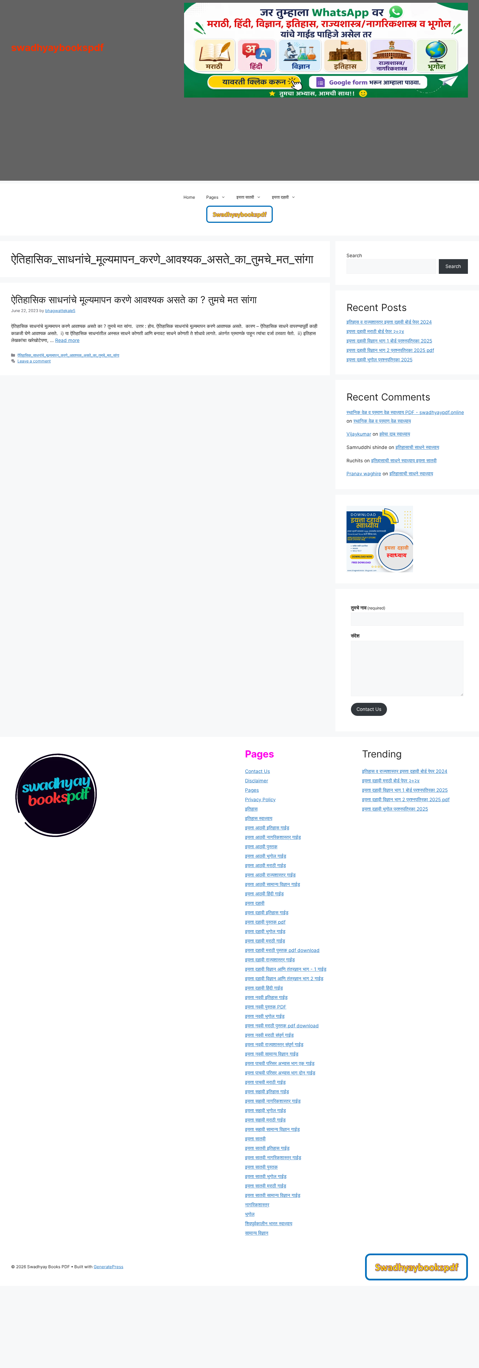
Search (354, 255)
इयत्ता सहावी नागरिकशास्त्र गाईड (272, 1101)
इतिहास (251, 809)
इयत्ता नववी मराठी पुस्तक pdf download (282, 1025)
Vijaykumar (358, 434)
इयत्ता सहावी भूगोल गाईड (265, 1110)
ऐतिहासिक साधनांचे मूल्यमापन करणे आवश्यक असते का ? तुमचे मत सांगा (134, 299)
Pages (252, 790)
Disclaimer (256, 780)
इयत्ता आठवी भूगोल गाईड (265, 856)
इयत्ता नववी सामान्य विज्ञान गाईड (271, 1054)
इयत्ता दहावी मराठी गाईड (265, 941)
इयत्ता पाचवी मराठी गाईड (265, 1082)
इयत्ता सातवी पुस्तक (261, 1167)
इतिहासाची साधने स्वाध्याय (417, 447)
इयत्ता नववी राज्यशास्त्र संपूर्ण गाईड (274, 1044)
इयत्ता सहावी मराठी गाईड (265, 1120)
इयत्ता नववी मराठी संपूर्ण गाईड (269, 1035)
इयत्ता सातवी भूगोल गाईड (265, 1176)
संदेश (355, 636)
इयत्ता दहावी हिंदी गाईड (264, 988)
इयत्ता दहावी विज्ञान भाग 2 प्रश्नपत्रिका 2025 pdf (390, 350)
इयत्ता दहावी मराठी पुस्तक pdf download (282, 950)
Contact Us (368, 709)
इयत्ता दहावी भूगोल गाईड (265, 931)
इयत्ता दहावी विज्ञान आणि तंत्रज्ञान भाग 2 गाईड (284, 978)
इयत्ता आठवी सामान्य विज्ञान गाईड (272, 884)
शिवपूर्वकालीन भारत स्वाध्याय (268, 1223)
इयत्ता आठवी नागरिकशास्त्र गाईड (273, 837)
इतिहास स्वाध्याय (258, 818)
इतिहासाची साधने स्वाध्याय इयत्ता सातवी (404, 460)
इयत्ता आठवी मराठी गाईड (265, 865)
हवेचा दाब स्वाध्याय (394, 434)
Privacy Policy (260, 799)
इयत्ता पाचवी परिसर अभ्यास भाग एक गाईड (279, 1063)
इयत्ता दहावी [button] (280, 197)
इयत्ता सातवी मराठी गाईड (265, 1186)
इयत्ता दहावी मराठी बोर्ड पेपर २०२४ (375, 331)
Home (189, 197)
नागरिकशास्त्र (257, 1205)
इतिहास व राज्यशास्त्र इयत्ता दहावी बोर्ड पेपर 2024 (389, 322)
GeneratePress (108, 1266)
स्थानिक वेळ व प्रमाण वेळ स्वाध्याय (382, 421)
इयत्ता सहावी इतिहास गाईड (267, 1091)
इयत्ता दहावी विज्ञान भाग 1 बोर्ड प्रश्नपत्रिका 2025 (389, 341)
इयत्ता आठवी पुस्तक (261, 846)
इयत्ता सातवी (255, 1139)
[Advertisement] (239, 142)
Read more (67, 340)
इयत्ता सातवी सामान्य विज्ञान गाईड (272, 1195)
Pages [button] (212, 197)
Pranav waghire (363, 473)
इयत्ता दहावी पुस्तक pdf (265, 922)
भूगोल (249, 1214)
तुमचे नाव (368, 608)
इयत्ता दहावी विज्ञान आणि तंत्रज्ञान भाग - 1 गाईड (285, 969)
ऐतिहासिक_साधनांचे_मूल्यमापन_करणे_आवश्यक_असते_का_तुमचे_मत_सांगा (68, 355)
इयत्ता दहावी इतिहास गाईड (266, 912)
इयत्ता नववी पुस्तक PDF (265, 1007)
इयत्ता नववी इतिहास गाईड (266, 997)
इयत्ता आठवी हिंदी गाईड (264, 894)
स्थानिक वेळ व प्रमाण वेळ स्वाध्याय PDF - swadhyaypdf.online (405, 412)
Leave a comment (34, 361)
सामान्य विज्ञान (256, 1233)
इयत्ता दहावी (254, 903)
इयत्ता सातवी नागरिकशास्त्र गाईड (273, 1157)
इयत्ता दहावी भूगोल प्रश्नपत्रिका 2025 (379, 360)
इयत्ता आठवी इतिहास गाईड (267, 828)
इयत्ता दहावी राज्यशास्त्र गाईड (270, 960)
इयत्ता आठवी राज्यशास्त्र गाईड (270, 875)
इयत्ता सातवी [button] (245, 197)
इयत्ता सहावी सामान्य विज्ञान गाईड (272, 1129)
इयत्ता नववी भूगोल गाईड (264, 1016)
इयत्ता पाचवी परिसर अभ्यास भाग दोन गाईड (280, 1073)
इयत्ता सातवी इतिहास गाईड (267, 1148)
